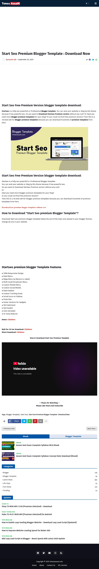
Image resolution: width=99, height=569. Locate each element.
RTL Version (62, 565)
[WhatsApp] (96, 60)
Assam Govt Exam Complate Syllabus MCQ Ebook (37, 445)
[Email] (40, 421)
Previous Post (9, 429)
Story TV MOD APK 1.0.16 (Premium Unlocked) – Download (27, 506)
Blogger (50, 473)
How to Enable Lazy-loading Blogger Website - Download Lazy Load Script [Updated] (39, 522)
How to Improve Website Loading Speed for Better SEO (26, 530)
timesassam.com (56, 562)
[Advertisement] (49, 27)
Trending (50, 490)
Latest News (50, 480)
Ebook (25, 436)
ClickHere (11, 319)
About (41, 565)
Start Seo (24, 414)
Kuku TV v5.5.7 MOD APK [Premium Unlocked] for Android (27, 514)
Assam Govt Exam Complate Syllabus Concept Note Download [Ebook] (47, 456)
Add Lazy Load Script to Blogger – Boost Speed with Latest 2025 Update (33, 538)
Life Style (50, 483)
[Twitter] (93, 60)
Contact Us (51, 565)
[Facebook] (90, 60)
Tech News (50, 487)
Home (34, 565)
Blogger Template (13, 414)
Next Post (91, 429)
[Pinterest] (35, 421)
